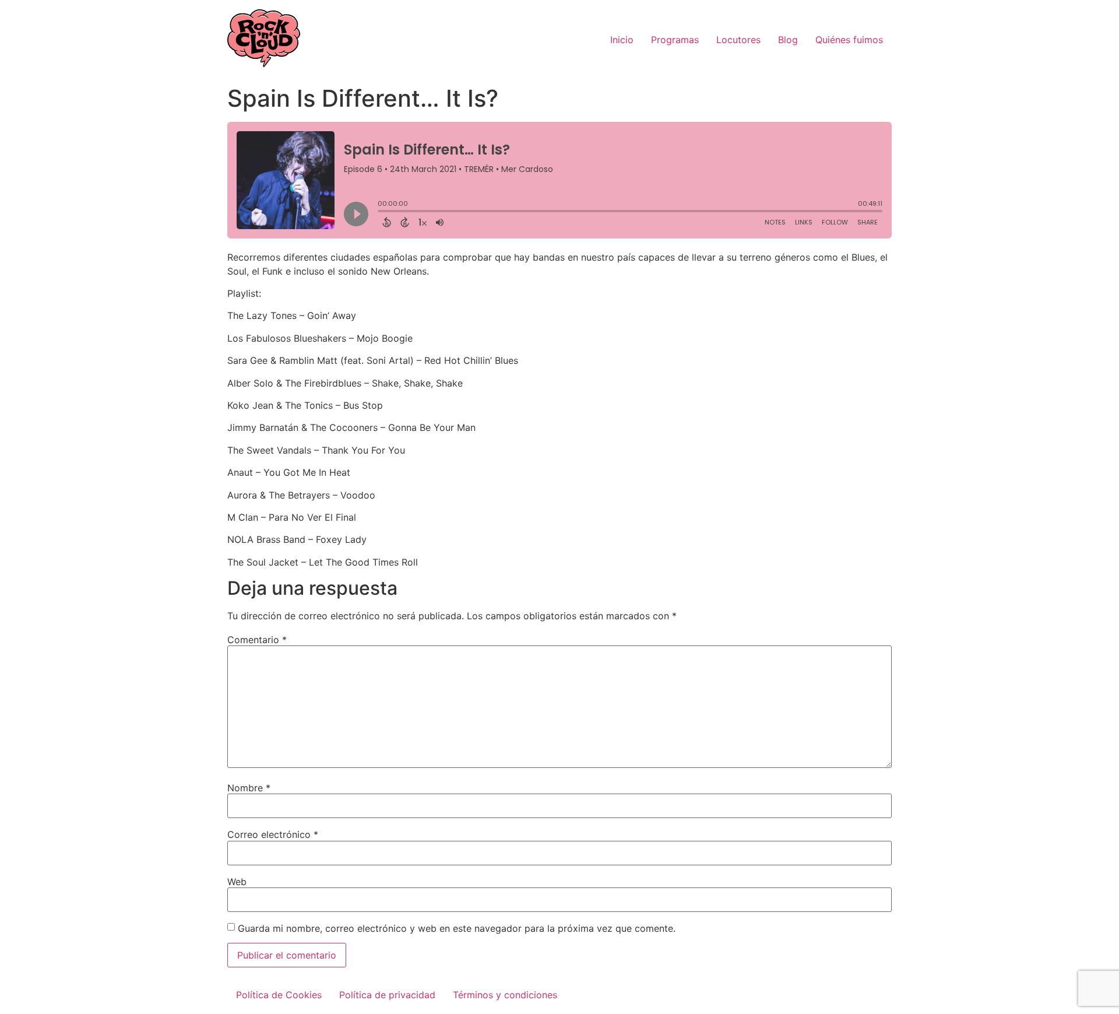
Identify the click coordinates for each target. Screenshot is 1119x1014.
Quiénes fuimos (849, 39)
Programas (675, 39)
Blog (788, 39)
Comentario (257, 639)
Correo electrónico (272, 834)
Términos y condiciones (505, 995)
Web (237, 881)
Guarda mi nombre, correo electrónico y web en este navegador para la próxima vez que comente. (456, 928)
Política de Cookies (279, 995)
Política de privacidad (387, 995)
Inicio (622, 39)
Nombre (248, 787)
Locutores (738, 39)
